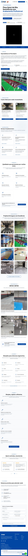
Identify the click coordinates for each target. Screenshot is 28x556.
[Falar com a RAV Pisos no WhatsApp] (25, 554)
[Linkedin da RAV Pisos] (5, 541)
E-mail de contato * (5, 514)
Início (15, 535)
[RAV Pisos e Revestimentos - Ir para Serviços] (5, 2)
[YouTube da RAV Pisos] (3, 541)
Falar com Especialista (22, 344)
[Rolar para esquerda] (24, 99)
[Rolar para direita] (26, 99)
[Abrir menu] (26, 1)
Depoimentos (16, 539)
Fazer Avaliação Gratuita (22, 204)
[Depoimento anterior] (11, 473)
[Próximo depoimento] (16, 473)
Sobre (22, 535)
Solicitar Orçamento (21, 1)
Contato (22, 539)
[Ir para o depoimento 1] (13, 473)
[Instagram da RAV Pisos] (1, 541)
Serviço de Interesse (17, 514)
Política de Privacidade (20, 552)
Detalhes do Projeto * (5, 517)
